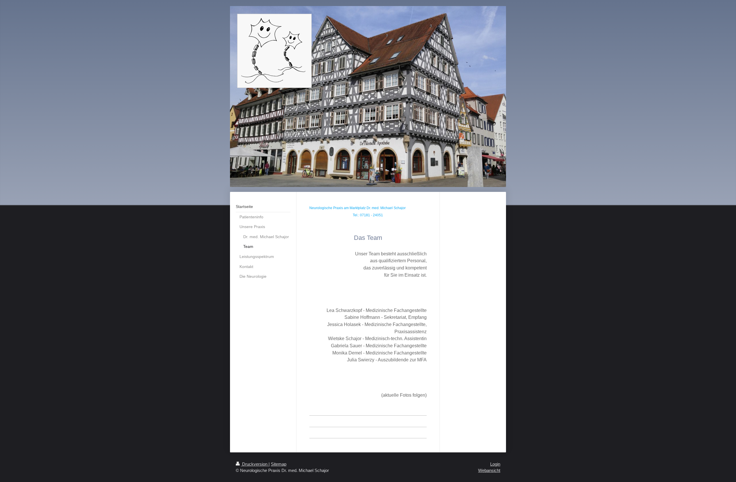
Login (495, 464)
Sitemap (278, 464)
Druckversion (255, 464)
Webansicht (489, 470)
